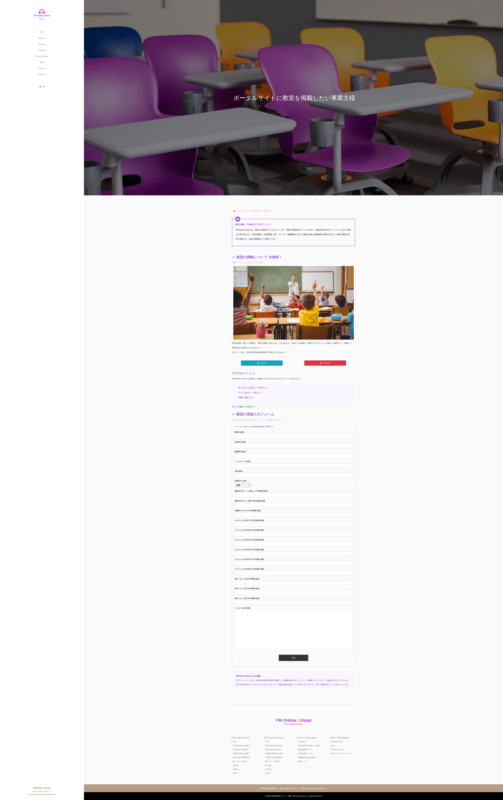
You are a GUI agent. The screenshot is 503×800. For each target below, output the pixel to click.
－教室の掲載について (305, 749)
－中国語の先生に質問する (273, 757)
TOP (42, 32)
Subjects (41, 38)
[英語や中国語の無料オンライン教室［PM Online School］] (41, 20)
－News (332, 746)
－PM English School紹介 (240, 746)
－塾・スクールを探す (239, 761)
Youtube (42, 44)
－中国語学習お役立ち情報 (273, 753)
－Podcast (235, 769)
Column (42, 68)
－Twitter (234, 773)
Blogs (42, 62)
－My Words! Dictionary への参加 (308, 746)
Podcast (42, 50)
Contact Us (42, 74)
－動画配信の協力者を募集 (306, 757)
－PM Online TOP (336, 742)
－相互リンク (301, 761)
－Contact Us (301, 742)
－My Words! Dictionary (239, 749)
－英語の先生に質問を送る (240, 757)
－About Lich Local (336, 749)
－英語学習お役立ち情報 (240, 753)
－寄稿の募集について (305, 753)
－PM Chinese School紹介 (273, 746)
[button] (262, 363)
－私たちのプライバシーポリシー (341, 753)
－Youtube (235, 765)
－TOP (233, 742)
